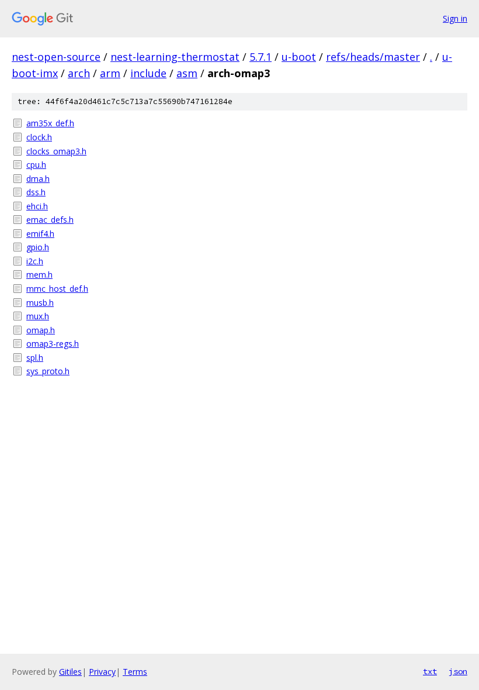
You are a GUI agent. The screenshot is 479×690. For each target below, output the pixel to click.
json (458, 671)
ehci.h (37, 206)
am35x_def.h (50, 123)
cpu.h (36, 164)
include (148, 73)
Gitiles (70, 671)
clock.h (39, 137)
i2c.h (34, 261)
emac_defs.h (50, 219)
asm (186, 73)
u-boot (299, 57)
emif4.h (40, 233)
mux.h (37, 316)
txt (430, 671)
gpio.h (37, 247)
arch (79, 73)
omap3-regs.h (52, 343)
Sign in (455, 18)
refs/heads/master (373, 57)
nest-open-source (56, 57)
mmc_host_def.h (57, 288)
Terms (135, 671)
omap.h (40, 330)
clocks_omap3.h (56, 151)
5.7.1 (260, 57)
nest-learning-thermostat (174, 57)
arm (110, 73)
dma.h (38, 178)
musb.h (40, 302)
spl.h (34, 357)
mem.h (39, 274)
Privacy (102, 671)
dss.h (36, 192)
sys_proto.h (48, 371)
